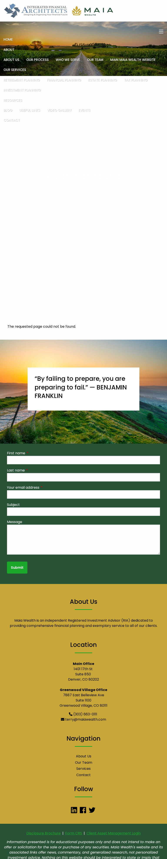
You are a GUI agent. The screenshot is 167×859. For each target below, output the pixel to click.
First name (33, 453)
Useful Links (29, 110)
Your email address (40, 487)
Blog (7, 110)
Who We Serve (68, 59)
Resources (12, 100)
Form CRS (73, 833)
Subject (13, 504)
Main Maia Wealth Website (132, 59)
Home (8, 39)
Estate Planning (102, 80)
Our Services (14, 69)
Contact (11, 120)
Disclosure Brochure (43, 833)
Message (14, 521)
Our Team (95, 59)
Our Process (37, 59)
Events (84, 110)
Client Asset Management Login (114, 833)
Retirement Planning (21, 80)
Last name (33, 470)
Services (83, 768)
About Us (11, 59)
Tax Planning (136, 80)
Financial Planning (64, 80)
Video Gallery (59, 110)
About (8, 49)
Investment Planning (22, 90)
